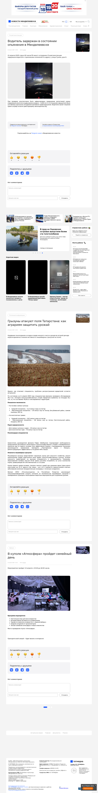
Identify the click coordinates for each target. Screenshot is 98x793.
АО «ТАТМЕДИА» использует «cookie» (18, 787)
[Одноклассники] (16, 173)
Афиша (11, 548)
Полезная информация (17, 315)
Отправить (64, 198)
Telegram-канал (36, 133)
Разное (65, 733)
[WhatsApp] (27, 173)
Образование (43, 26)
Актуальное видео (37, 733)
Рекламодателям (14, 26)
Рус (63, 21)
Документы (56, 733)
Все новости (81, 295)
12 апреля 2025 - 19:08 (13, 49)
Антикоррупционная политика (16, 786)
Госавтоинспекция (15, 35)
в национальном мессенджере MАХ (53, 125)
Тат (71, 21)
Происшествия (76, 26)
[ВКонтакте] (11, 173)
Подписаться (88, 788)
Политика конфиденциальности (16, 790)
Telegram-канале (16, 125)
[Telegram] (22, 173)
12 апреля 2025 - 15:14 (13, 562)
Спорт (66, 26)
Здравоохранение (56, 26)
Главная (25, 26)
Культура (33, 26)
